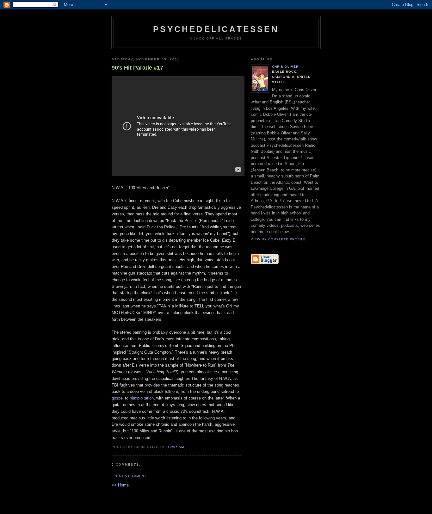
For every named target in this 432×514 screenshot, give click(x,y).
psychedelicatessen (216, 29)
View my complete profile (278, 239)
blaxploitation (142, 398)
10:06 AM (176, 447)
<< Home (120, 485)
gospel (118, 398)
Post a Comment (130, 476)
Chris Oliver (285, 66)
